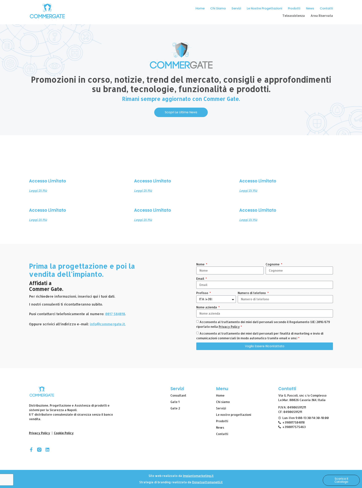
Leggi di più (38, 190)
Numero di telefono (252, 293)
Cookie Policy (64, 433)
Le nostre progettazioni (264, 8)
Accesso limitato (47, 181)
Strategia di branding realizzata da (165, 482)
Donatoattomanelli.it (207, 482)
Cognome (273, 264)
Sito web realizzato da (166, 476)
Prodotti (294, 8)
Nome (200, 264)
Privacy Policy (229, 327)
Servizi (236, 8)
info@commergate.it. (108, 324)
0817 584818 (115, 314)
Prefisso (202, 293)
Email (200, 278)
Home (200, 8)
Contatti (326, 8)
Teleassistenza (293, 16)
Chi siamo (218, 8)
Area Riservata (322, 16)
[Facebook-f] (31, 449)
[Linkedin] (47, 449)
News (310, 8)
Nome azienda (207, 307)
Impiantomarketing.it (198, 476)
